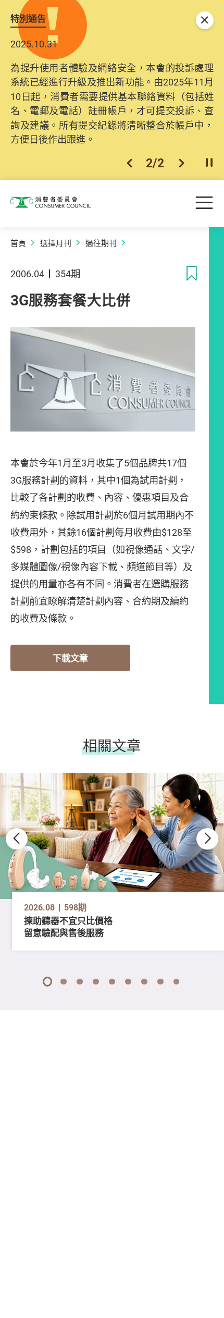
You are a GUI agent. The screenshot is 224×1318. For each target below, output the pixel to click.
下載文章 (70, 658)
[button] (129, 163)
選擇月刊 (55, 243)
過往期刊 (101, 243)
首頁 (18, 243)
